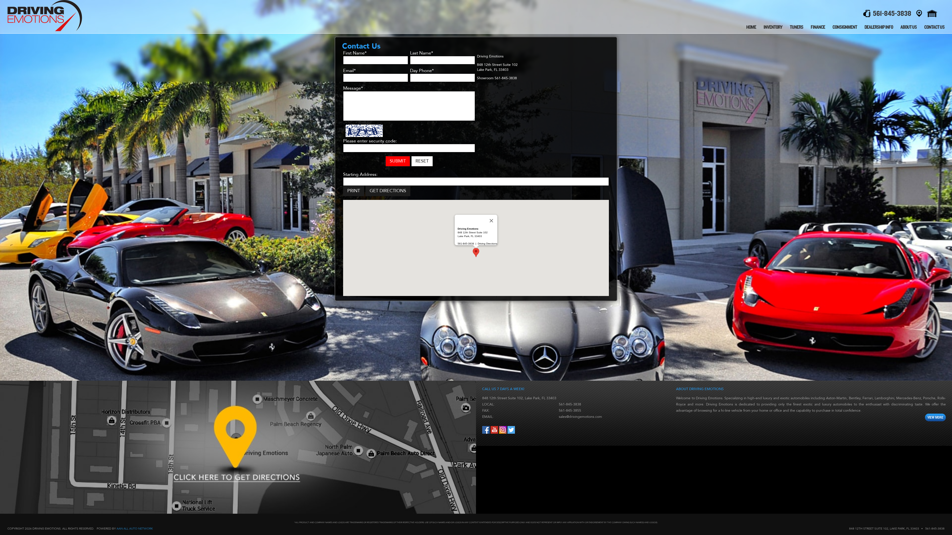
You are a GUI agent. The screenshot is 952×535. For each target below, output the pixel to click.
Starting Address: (360, 174)
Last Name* (421, 53)
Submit (398, 161)
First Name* (355, 53)
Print (353, 191)
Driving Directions (487, 243)
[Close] (491, 221)
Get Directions (388, 191)
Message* (353, 88)
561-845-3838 (570, 404)
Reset (422, 161)
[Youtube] (495, 432)
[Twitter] (511, 432)
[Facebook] (486, 432)
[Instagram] (503, 432)
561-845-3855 (570, 410)
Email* (349, 71)
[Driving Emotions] (44, 30)
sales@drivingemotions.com (580, 416)
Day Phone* (422, 71)
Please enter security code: (370, 141)
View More (935, 417)
